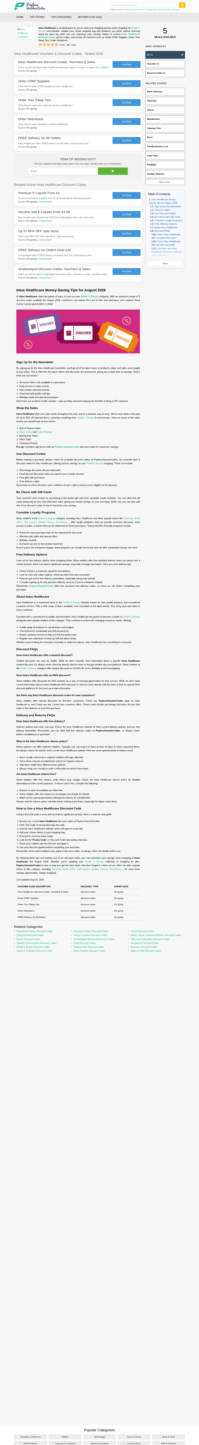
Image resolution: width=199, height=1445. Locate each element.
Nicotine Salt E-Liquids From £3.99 (44, 212)
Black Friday (25, 432)
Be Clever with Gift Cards (167, 217)
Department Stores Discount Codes (34, 931)
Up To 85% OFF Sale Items (38, 231)
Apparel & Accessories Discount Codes (36, 943)
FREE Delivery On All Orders (39, 138)
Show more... (165, 182)
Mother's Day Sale (90, 17)
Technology (99, 1437)
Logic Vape (152, 155)
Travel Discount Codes (142, 931)
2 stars (44, 45)
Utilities (65, 1437)
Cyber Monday (44, 432)
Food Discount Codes (85, 943)
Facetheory (62, 522)
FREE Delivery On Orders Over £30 (44, 250)
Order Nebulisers (30, 119)
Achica (150, 110)
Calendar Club (154, 128)
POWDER (151, 165)
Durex (150, 137)
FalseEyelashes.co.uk (157, 146)
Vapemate (151, 101)
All (150, 55)
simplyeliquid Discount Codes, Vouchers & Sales (54, 269)
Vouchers (153, 64)
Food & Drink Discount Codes (89, 947)
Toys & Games (134, 1437)
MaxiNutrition (153, 119)
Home (19, 17)
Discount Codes (156, 73)
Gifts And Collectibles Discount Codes (150, 939)
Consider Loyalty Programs (168, 220)
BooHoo (142, 10)
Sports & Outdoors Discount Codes (34, 950)
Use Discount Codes (165, 213)
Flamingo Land (151, 10)
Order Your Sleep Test (34, 100)
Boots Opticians (154, 91)
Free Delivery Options (166, 224)
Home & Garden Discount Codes (90, 935)
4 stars (52, 45)
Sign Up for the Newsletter (168, 206)
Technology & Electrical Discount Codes (94, 939)
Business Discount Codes (144, 947)
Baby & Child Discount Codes (146, 950)
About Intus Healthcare (166, 227)
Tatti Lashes (30, 522)
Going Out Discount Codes (30, 935)
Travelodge (175, 10)
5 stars (56, 45)
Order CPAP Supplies (34, 81)
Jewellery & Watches (30, 1437)
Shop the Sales (162, 210)
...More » (104, 67)
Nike (168, 10)
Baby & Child (168, 1437)
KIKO (20, 522)
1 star (40, 45)
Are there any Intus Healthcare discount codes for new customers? (166, 252)
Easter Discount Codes (28, 939)
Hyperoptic (134, 10)
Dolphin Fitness (46, 522)
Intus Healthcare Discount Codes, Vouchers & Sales (56, 62)
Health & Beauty (90, 296)
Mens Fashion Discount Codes (89, 950)
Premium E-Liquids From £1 (39, 193)
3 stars (48, 45)
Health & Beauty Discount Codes (33, 947)
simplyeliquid (45, 201)
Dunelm (126, 10)
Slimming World (132, 518)
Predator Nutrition (155, 174)
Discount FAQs (162, 231)
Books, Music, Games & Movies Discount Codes (156, 935)
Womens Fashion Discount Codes (91, 931)
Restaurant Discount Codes (145, 943)
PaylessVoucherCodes (67, 447)
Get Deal (126, 64)
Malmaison (162, 10)
